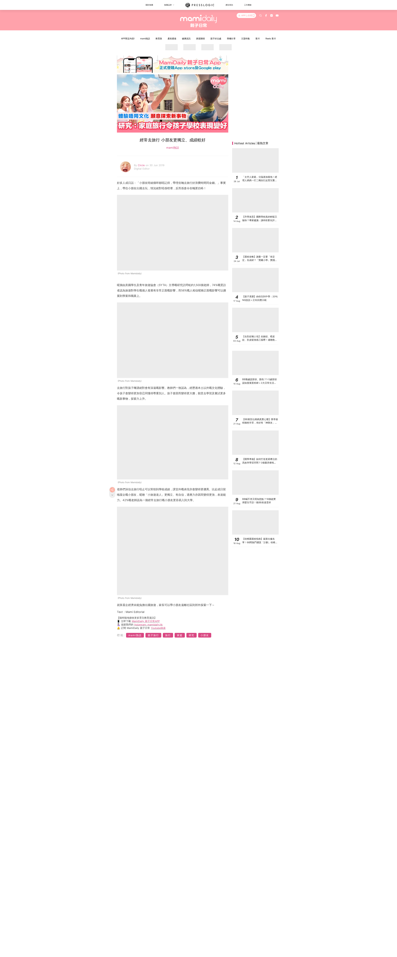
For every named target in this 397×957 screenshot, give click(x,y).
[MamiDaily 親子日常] (198, 21)
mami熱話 (145, 38)
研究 (191, 635)
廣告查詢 (229, 5)
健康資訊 (186, 38)
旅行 (168, 635)
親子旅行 (153, 635)
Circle (142, 165)
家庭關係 (200, 38)
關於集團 (149, 5)
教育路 (159, 38)
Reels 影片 (270, 38)
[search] (260, 15)
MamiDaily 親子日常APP (146, 621)
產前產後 (172, 38)
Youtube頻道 (158, 627)
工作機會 (248, 5)
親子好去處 (215, 38)
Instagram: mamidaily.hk (148, 624)
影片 (258, 38)
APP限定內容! (128, 38)
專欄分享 (231, 38)
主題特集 (245, 38)
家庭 (180, 635)
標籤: (121, 635)
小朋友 (205, 635)
